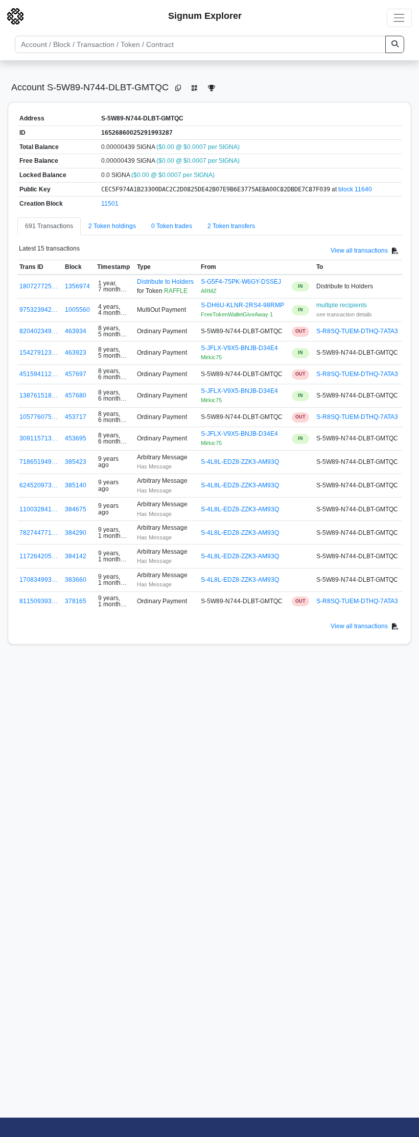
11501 (110, 203)
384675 (75, 509)
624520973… (38, 485)
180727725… (38, 286)
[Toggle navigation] (399, 18)
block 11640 (355, 189)
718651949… (38, 461)
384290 (75, 532)
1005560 (77, 309)
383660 (75, 579)
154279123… (38, 352)
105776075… (38, 417)
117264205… (38, 556)
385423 (75, 461)
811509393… (38, 601)
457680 (75, 395)
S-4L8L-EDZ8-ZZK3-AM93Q (240, 461)
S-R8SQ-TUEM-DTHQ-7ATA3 (357, 331)
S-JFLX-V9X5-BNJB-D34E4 (239, 348)
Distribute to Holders (165, 281)
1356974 (77, 286)
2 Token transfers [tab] (231, 226)
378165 (75, 601)
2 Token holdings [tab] (112, 226)
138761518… (38, 395)
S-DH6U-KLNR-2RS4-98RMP (242, 305)
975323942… (38, 309)
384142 (75, 556)
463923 (75, 352)
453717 (75, 417)
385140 (75, 485)
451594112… (38, 374)
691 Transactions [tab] (49, 226)
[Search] (394, 44)
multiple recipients (341, 305)
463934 (75, 331)
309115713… (38, 438)
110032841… (38, 509)
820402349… (38, 331)
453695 (75, 438)
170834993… (38, 579)
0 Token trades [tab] (171, 226)
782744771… (38, 532)
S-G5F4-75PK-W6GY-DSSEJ (241, 281)
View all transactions (359, 250)
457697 (75, 374)
